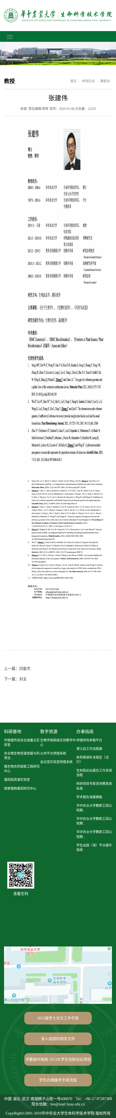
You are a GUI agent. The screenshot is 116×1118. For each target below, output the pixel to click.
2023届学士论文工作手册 (58, 1018)
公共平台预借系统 (53, 753)
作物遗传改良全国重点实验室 (22, 742)
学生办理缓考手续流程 (58, 1080)
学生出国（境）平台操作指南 (94, 848)
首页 (73, 81)
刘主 (15, 679)
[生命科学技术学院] (58, 15)
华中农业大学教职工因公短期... (94, 808)
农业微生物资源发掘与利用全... (22, 756)
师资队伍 (88, 81)
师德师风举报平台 (89, 740)
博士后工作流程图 (89, 749)
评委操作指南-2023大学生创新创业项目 (58, 1059)
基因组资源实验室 (17, 780)
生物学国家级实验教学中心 (58, 742)
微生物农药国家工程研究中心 (22, 769)
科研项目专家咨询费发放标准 (94, 786)
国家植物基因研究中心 (20, 788)
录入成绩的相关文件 (58, 1039)
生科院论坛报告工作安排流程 (94, 773)
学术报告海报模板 (89, 797)
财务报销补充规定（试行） (92, 760)
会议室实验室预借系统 (56, 762)
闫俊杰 (17, 669)
